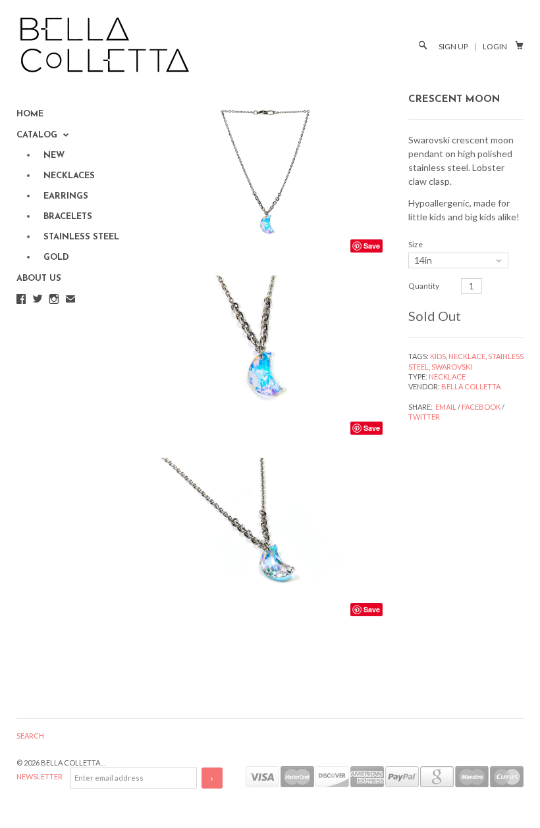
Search (30, 735)
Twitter (424, 416)
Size (415, 244)
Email (445, 406)
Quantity (423, 286)
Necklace (466, 356)
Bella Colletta (470, 386)
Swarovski (451, 366)
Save (372, 246)
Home (29, 114)
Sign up (453, 46)
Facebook (481, 406)
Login (495, 46)
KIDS (438, 356)
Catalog (38, 135)
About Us (38, 278)
